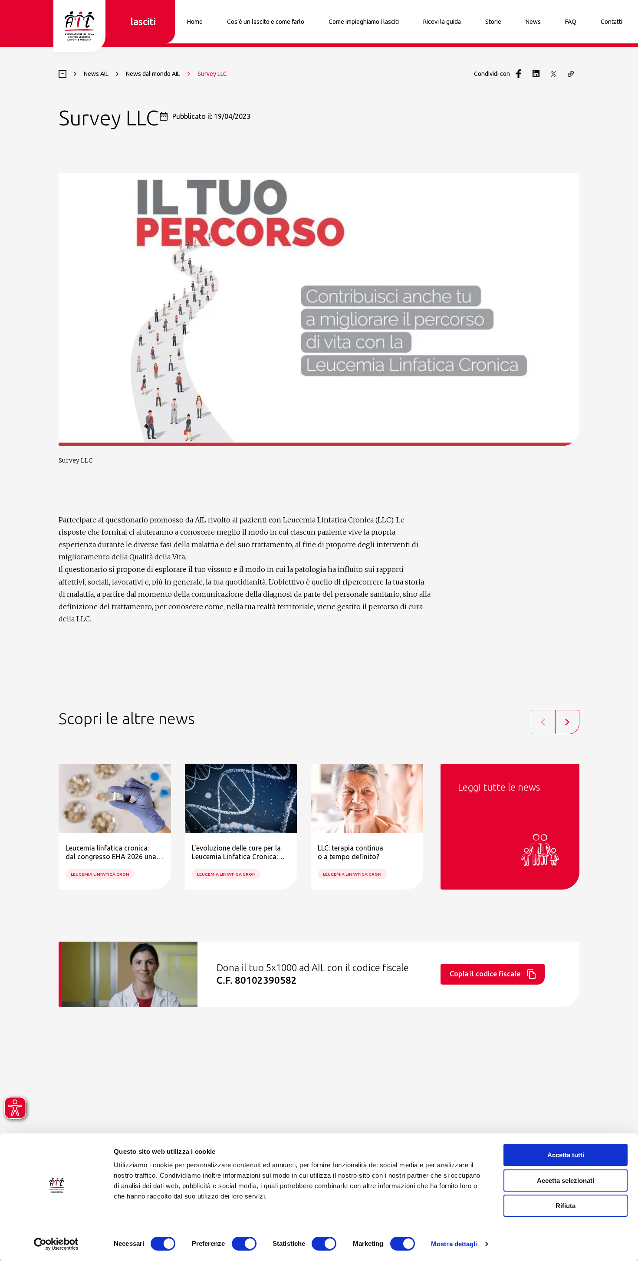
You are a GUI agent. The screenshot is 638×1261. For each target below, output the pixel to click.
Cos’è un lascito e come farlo (265, 21)
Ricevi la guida (442, 21)
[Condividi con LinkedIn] (536, 73)
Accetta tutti (565, 1155)
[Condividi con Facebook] (518, 73)
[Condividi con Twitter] (553, 73)
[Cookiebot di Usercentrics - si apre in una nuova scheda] (56, 1244)
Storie (493, 21)
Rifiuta (566, 1205)
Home (195, 21)
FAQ (570, 21)
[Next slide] (567, 722)
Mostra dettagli (454, 1244)
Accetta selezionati (565, 1180)
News (533, 21)
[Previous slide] (543, 722)
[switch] (244, 1244)
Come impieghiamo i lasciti (364, 21)
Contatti (611, 21)
